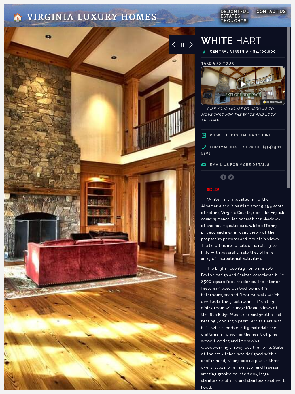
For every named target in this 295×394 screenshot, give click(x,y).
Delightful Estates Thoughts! (235, 16)
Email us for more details (240, 165)
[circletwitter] (231, 177)
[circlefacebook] (223, 177)
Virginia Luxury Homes (85, 17)
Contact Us (271, 11)
